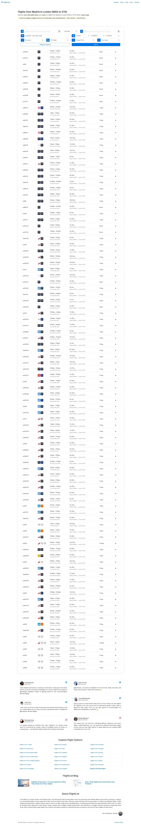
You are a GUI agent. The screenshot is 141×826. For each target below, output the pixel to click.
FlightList (6, 2)
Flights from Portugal (96, 748)
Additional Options (45, 44)
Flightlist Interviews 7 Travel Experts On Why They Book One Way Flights (48, 783)
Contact (136, 2)
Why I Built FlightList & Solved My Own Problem (100, 783)
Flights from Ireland (96, 760)
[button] (59, 31)
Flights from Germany (26, 748)
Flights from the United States (29, 756)
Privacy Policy (118, 822)
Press (131, 2)
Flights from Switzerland (61, 764)
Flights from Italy (59, 748)
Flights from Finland (96, 756)
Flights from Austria (60, 760)
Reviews (116, 2)
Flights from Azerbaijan (27, 768)
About (122, 2)
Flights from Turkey (26, 744)
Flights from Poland (60, 744)
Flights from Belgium (60, 756)
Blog (126, 2)
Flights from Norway (96, 752)
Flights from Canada (60, 752)
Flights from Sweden (60, 768)
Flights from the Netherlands (28, 752)
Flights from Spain (25, 764)
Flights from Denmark (97, 764)
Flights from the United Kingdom (30, 760)
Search (96, 44)
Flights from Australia (96, 744)
